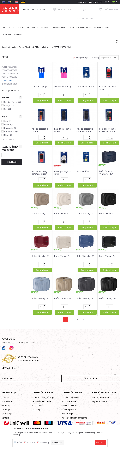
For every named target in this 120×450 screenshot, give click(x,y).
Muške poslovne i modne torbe (9, 68)
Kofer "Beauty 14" (40, 213)
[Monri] (84, 423)
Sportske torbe (10, 84)
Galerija (5, 405)
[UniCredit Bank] (16, 423)
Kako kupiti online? (100, 397)
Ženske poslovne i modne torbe (9, 75)
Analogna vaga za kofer (62, 172)
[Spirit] (57, 166)
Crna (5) (7, 121)
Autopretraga (82, 57)
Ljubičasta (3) (10, 128)
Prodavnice (6, 401)
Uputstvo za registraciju (42, 397)
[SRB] (16, 2)
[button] (116, 41)
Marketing (44, 442)
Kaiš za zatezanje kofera (107, 87)
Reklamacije (67, 413)
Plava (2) (8, 135)
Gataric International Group (12, 47)
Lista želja (36, 409)
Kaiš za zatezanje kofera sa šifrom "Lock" (85, 131)
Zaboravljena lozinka (41, 401)
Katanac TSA (83, 171)
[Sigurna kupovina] (84, 9)
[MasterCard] (37, 423)
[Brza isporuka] (54, 9)
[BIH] (10, 2)
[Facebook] (3, 348)
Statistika (31, 442)
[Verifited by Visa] (112, 423)
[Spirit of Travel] (102, 165)
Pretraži (12, 161)
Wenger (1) (9, 105)
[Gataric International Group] (10, 9)
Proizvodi (30, 47)
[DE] (23, 2)
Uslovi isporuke (68, 409)
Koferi (6, 80)
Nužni (19, 442)
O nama (5, 397)
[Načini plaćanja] (100, 9)
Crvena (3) (8, 124)
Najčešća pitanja (99, 401)
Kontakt (5, 417)
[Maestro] (48, 423)
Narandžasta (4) (11, 131)
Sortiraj (95, 57)
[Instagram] (11, 348)
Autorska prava (68, 401)
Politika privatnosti (70, 397)
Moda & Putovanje (44, 47)
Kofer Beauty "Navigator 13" (106, 172)
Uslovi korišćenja (69, 405)
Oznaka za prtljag (40, 86)
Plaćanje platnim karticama (74, 417)
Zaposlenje (6, 413)
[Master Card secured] (101, 423)
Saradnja (5, 409)
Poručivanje (37, 405)
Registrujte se (95, 2)
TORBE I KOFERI (60, 47)
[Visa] (64, 423)
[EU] (3, 2)
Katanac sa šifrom (85, 86)
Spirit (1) (7, 109)
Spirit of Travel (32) (12, 102)
